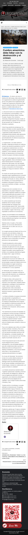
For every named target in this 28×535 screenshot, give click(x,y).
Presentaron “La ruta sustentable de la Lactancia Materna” (14, 461)
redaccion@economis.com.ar (9, 496)
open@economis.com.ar (8, 499)
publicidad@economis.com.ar (9, 497)
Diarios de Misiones (9, 448)
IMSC (17, 532)
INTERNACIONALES (7, 47)
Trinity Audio (14, 84)
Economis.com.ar (6, 450)
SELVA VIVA (15, 47)
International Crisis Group (16, 108)
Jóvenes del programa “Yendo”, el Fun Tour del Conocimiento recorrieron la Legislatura (14, 456)
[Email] (5, 437)
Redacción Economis (10, 60)
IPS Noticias (5, 96)
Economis (17, 448)
